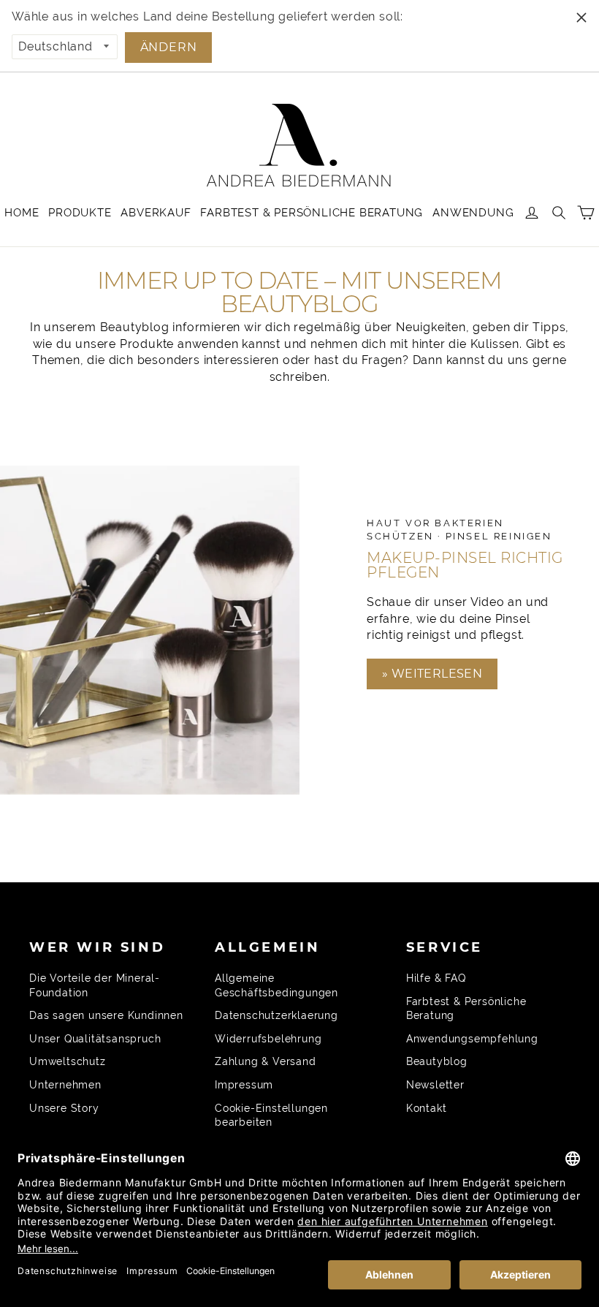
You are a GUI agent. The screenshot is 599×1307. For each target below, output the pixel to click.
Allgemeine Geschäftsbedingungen (276, 985)
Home (21, 212)
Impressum (244, 1085)
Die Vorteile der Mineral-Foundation (94, 985)
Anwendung (473, 212)
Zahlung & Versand (265, 1061)
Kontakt (426, 1108)
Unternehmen (65, 1085)
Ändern (168, 47)
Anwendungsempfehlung (472, 1039)
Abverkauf (156, 212)
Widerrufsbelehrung (268, 1039)
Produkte (79, 212)
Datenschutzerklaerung (276, 1015)
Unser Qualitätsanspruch (95, 1039)
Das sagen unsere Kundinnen (106, 1015)
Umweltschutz (67, 1061)
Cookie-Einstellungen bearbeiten (271, 1115)
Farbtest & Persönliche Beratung (311, 212)
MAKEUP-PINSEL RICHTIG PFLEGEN (465, 565)
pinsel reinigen (499, 536)
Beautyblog (437, 1061)
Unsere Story (64, 1108)
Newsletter (435, 1085)
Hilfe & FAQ (436, 978)
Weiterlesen (435, 674)
